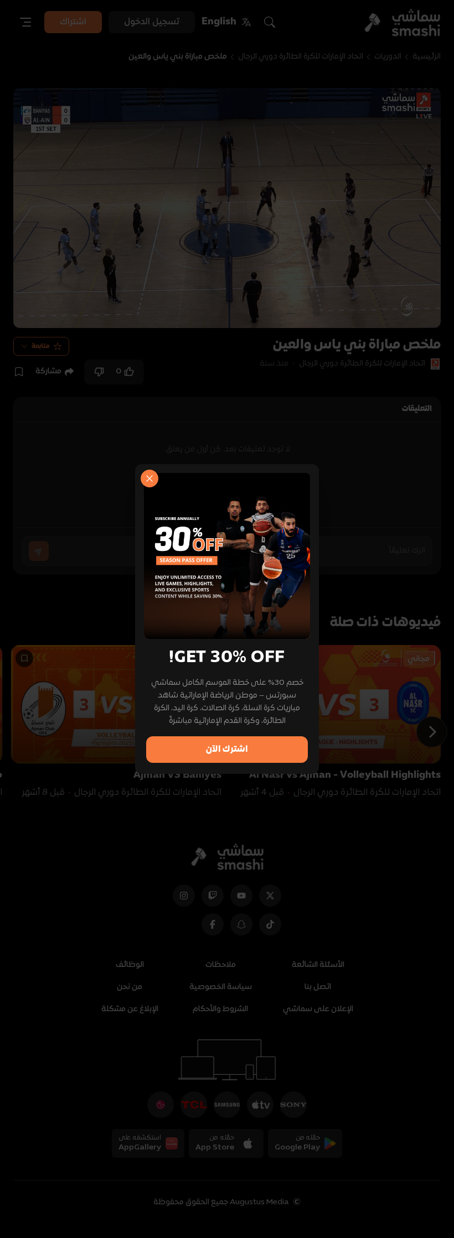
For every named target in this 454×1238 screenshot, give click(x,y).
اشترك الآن (227, 749)
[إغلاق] (149, 478)
